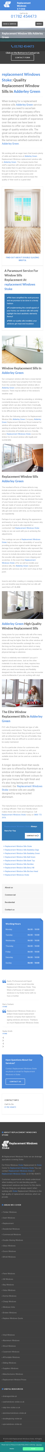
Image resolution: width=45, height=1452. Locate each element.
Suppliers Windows (10, 1368)
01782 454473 (24, 46)
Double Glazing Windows (13, 1240)
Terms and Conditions (21, 1442)
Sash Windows (9, 1218)
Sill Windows (8, 1279)
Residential (10, 902)
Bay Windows (8, 1285)
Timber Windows (10, 1212)
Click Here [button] (39, 1444)
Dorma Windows (9, 1296)
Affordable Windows (11, 1357)
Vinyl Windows (9, 1335)
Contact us (9, 910)
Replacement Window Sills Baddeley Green (22, 853)
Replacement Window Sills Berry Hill (19, 868)
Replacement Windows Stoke (17, 875)
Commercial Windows (12, 1234)
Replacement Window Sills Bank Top (20, 860)
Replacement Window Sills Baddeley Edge (22, 850)
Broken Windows (10, 1313)
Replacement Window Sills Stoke (18, 846)
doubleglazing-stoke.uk (12, 1418)
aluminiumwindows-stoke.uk (14, 1413)
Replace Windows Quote (13, 1318)
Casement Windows (11, 1352)
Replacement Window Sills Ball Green (20, 857)
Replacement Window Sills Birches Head (21, 871)
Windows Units (9, 1307)
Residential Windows (11, 1229)
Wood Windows (9, 1346)
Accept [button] (33, 1448)
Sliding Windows (9, 1363)
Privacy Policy (35, 1442)
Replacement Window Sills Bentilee (19, 864)
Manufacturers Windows (13, 1374)
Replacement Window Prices (14, 1380)
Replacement (8, 1223)
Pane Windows (9, 1273)
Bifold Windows (9, 1257)
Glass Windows (9, 1246)
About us (9, 887)
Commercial (10, 895)
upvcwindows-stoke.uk (12, 1424)
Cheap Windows (9, 1301)
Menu (39, 24)
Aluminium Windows (11, 1340)
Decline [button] (12, 1448)
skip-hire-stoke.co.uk (11, 1407)
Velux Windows (9, 1290)
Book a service (9, 24)
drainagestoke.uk (10, 1396)
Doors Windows (9, 1251)
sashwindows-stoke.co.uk (13, 1402)
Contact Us (32, 836)
